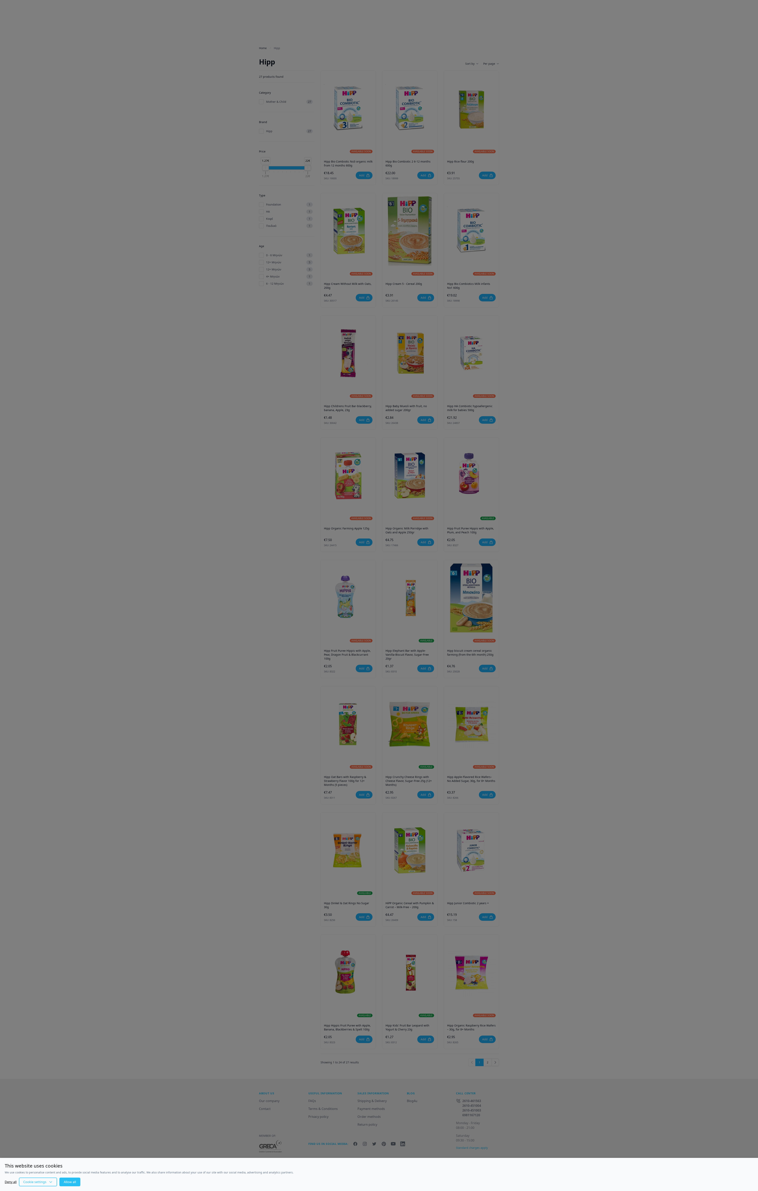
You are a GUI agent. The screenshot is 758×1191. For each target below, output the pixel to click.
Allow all (70, 1182)
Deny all (11, 1182)
